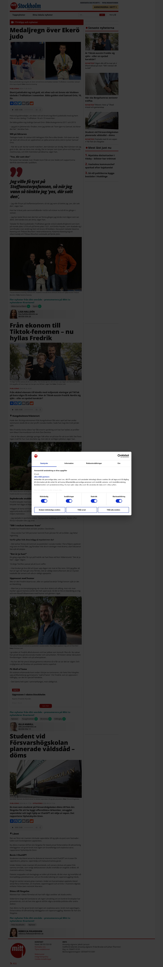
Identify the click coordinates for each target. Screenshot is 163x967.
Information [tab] (69, 463)
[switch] (69, 501)
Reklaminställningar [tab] (94, 463)
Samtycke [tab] (44, 463)
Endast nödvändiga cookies (49, 510)
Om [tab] (119, 463)
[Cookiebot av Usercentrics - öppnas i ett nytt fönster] (119, 456)
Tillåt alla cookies (113, 510)
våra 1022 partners (41, 477)
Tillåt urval (82, 510)
